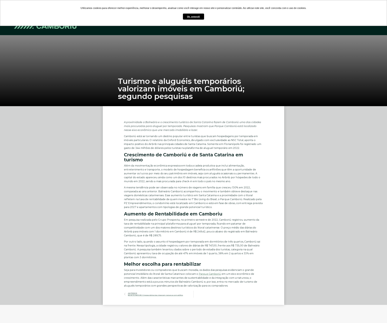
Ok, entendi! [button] (193, 16)
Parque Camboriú (210, 273)
